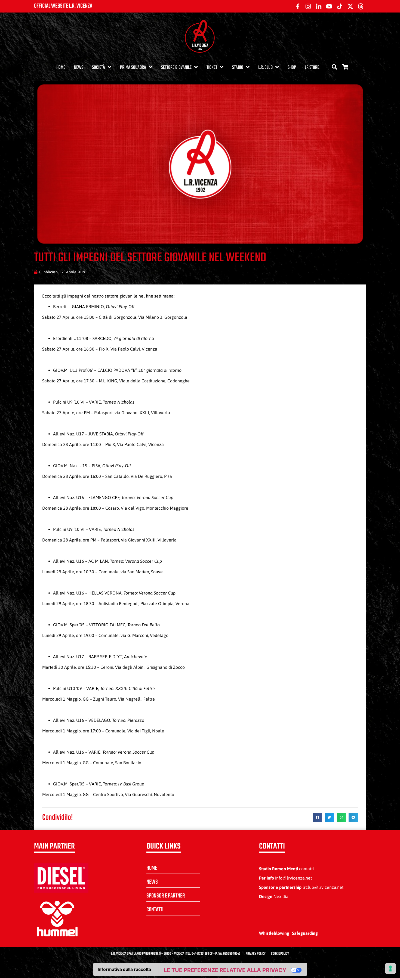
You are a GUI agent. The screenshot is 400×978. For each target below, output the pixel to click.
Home (60, 68)
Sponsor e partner (165, 895)
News (78, 68)
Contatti (155, 909)
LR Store (312, 68)
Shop (292, 68)
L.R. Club (265, 68)
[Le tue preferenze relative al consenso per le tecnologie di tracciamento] (390, 968)
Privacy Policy (256, 954)
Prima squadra (133, 68)
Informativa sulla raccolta (124, 969)
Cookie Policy (280, 954)
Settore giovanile (176, 68)
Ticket (212, 68)
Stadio (237, 68)
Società (98, 68)
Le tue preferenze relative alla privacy (225, 970)
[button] (317, 817)
